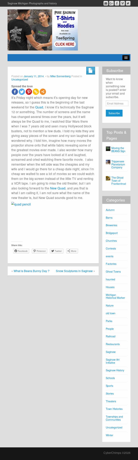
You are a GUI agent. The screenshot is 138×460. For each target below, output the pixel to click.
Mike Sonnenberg (60, 76)
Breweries (111, 225)
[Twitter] (22, 92)
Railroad (110, 336)
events (109, 256)
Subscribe (114, 113)
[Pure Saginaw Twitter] (128, 3)
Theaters (111, 401)
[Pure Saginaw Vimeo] (122, 3)
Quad (39, 107)
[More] (43, 92)
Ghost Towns (113, 271)
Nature (110, 305)
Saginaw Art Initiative (112, 361)
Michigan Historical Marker (115, 296)
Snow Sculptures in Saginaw (74, 271)
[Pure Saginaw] (43, 29)
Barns (109, 217)
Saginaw (111, 352)
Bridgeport (112, 233)
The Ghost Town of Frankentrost (118, 180)
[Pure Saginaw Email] (106, 3)
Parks (109, 321)
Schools (110, 378)
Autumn (110, 210)
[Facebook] (15, 92)
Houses (110, 287)
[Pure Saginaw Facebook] (117, 3)
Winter (109, 435)
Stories (110, 393)
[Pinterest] (29, 92)
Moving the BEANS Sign (118, 149)
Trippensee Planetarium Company (118, 164)
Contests (111, 248)
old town (110, 313)
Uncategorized (19, 79)
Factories (111, 264)
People (110, 328)
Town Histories (114, 409)
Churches (111, 240)
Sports (109, 385)
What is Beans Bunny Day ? (31, 271)
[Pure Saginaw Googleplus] (111, 3)
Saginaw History (115, 370)
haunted (110, 279)
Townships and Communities (114, 418)
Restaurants (113, 344)
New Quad (57, 188)
